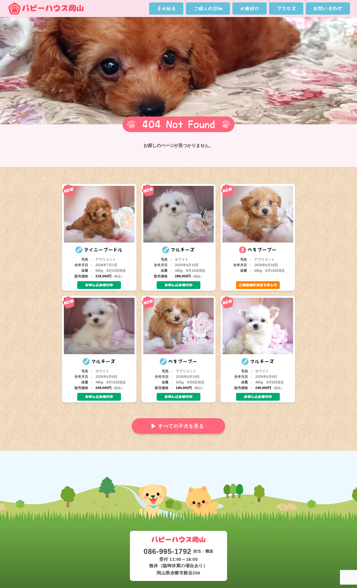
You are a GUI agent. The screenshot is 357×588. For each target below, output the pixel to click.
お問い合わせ (327, 8)
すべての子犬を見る (181, 426)
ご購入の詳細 (207, 8)
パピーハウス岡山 (46, 8)
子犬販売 (166, 8)
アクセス (286, 8)
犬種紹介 (249, 8)
